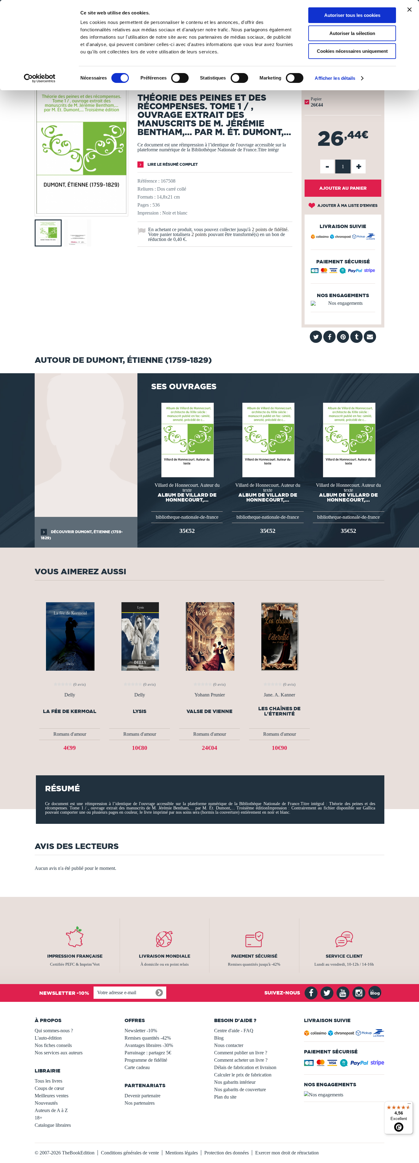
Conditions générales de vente (130, 1152)
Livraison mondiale (164, 956)
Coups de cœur (49, 1088)
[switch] (180, 78)
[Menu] (409, 1105)
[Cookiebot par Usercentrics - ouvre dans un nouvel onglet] (40, 78)
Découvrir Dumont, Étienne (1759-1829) (82, 535)
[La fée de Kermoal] (69, 635)
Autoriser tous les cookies (352, 15)
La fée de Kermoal (69, 711)
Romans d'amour (69, 734)
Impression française (74, 956)
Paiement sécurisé (254, 956)
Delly (69, 694)
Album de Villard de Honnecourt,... (187, 497)
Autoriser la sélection (352, 33)
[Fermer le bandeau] (409, 9)
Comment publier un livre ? (240, 1052)
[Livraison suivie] (343, 237)
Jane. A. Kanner (279, 694)
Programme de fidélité (146, 1060)
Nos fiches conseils (53, 1045)
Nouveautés (46, 1103)
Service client (344, 956)
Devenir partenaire (142, 1095)
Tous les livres (48, 1081)
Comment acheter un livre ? (240, 1060)
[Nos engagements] (343, 303)
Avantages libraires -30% (149, 1045)
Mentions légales (181, 1152)
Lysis (139, 711)
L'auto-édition (48, 1038)
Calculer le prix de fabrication (242, 1074)
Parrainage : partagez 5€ (148, 1052)
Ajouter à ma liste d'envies (347, 205)
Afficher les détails (335, 78)
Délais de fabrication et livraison (245, 1067)
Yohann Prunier (209, 694)
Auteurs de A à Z (51, 1110)
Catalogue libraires (53, 1125)
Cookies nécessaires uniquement (352, 51)
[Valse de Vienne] (209, 635)
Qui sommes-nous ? (54, 1030)
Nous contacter (228, 1045)
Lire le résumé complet (172, 164)
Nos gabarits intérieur (235, 1082)
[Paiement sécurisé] (343, 272)
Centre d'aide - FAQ (233, 1030)
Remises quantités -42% (148, 1038)
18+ (38, 1117)
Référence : (148, 181)
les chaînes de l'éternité (279, 711)
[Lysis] (140, 635)
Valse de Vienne (209, 711)
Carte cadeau (137, 1067)
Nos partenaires (140, 1103)
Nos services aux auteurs (59, 1052)
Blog (219, 1038)
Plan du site (225, 1096)
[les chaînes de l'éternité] (279, 635)
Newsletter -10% (141, 1030)
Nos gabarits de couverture (240, 1089)
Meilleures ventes (51, 1095)
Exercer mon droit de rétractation (287, 1152)
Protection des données (226, 1152)
